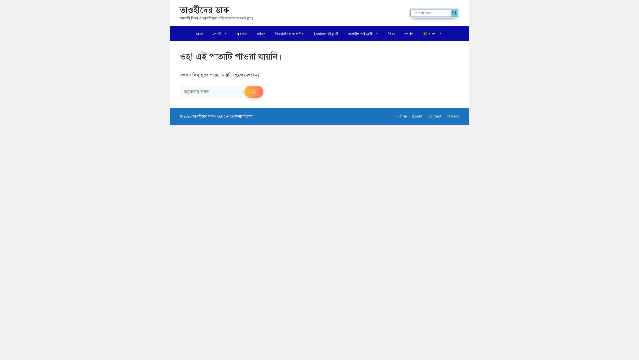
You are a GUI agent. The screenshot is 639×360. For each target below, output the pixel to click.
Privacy (453, 116)
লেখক (409, 34)
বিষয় (391, 34)
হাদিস (261, 34)
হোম (199, 34)
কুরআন (242, 34)
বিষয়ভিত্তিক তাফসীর (289, 34)
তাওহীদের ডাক (204, 10)
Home (402, 116)
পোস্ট (217, 34)
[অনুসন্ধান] (253, 92)
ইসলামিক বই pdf (326, 34)
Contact (435, 116)
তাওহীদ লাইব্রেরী (360, 34)
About (417, 116)
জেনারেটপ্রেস (243, 116)
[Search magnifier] (454, 13)
